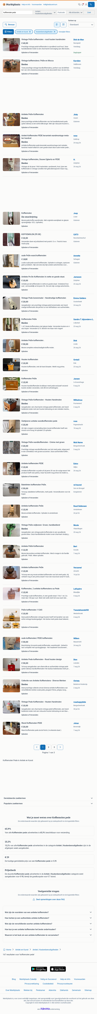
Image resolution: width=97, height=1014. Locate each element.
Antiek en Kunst (22, 32)
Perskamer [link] (40, 990)
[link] (11, 4)
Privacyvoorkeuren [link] (65, 984)
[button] (82, 4)
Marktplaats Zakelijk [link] (28, 979)
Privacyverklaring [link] (32, 984)
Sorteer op (72, 20)
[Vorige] (37, 747)
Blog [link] (14, 979)
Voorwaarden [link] (37, 4)
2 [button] (48, 747)
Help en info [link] (26, 4)
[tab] (57, 24)
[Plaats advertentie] (91, 4)
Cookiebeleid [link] (48, 984)
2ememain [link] (76, 990)
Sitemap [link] (88, 990)
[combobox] (17, 12)
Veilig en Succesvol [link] (48, 979)
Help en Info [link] (65, 979)
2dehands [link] (64, 990)
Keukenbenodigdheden (44, 32)
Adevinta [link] (52, 990)
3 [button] (54, 747)
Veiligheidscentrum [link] (50, 4)
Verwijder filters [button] (64, 32)
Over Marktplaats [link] (13, 990)
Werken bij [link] (28, 990)
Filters (9, 32)
